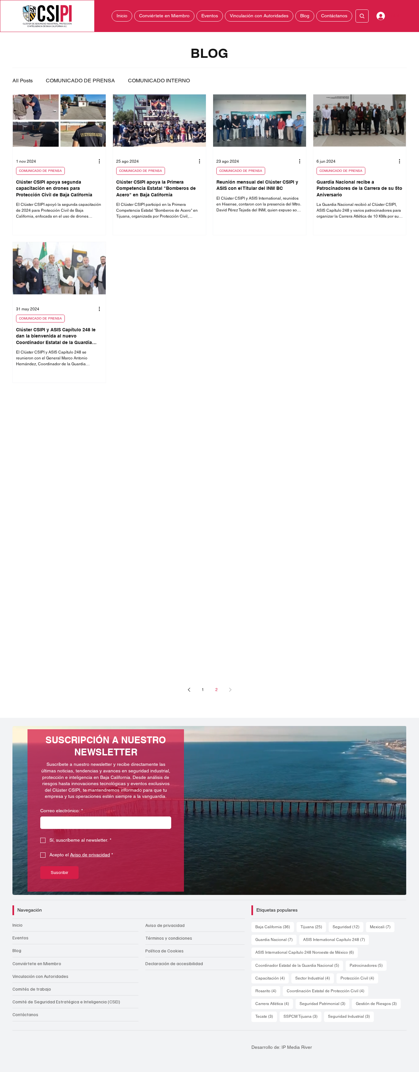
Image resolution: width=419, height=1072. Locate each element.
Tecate (266, 1016)
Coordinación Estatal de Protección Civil (327, 990)
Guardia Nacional (276, 939)
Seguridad (348, 926)
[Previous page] (189, 690)
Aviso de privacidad (165, 925)
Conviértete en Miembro (36, 963)
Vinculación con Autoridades (40, 976)
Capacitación (272, 978)
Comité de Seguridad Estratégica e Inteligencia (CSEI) (66, 1001)
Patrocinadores (368, 965)
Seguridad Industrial (351, 1016)
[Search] (362, 16)
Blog (16, 950)
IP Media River (297, 1047)
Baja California (274, 926)
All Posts (22, 80)
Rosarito (267, 990)
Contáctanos (25, 1014)
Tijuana (313, 926)
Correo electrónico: (61, 810)
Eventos (20, 937)
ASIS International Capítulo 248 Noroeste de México (306, 952)
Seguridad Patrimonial (324, 1003)
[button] (395, 887)
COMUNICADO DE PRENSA (80, 80)
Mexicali (382, 926)
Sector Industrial (314, 978)
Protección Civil (359, 978)
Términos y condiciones (168, 938)
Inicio (17, 925)
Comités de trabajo (31, 989)
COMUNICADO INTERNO (159, 80)
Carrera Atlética (274, 1003)
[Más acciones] (101, 161)
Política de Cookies (164, 950)
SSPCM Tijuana (302, 1016)
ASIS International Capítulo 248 (336, 939)
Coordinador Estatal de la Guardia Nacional (299, 965)
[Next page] (230, 690)
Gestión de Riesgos (378, 1003)
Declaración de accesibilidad (174, 963)
